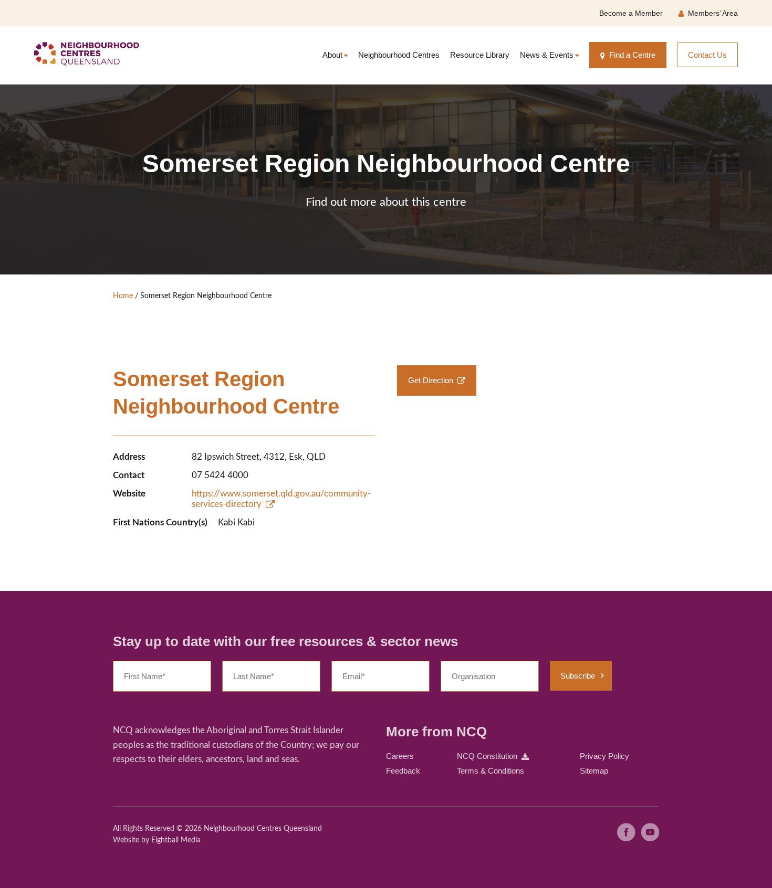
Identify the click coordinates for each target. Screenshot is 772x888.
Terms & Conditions (490, 770)
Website (126, 840)
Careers (400, 756)
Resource (479, 54)
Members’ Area (713, 13)
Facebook (626, 832)
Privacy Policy (604, 756)
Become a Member (631, 13)
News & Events (546, 54)
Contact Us (707, 54)
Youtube (650, 832)
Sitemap (594, 770)
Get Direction (430, 380)
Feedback (403, 770)
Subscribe (577, 675)
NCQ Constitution (487, 756)
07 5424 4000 (220, 475)
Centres (399, 54)
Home (123, 296)
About (332, 54)
